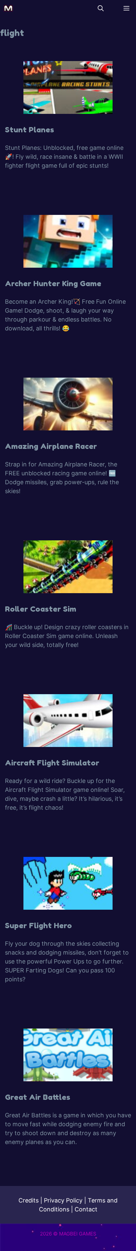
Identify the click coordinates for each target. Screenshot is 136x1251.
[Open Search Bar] (101, 8)
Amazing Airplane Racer (51, 446)
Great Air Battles (37, 1097)
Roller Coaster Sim (40, 608)
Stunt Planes (29, 129)
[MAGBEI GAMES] (8, 8)
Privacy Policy (63, 1200)
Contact (86, 1209)
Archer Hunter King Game (53, 283)
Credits (28, 1200)
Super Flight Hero (38, 925)
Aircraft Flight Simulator (52, 762)
